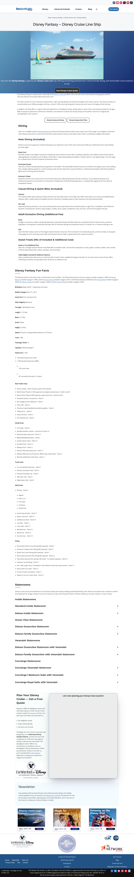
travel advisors (35, 753)
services (33, 713)
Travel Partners (117, 863)
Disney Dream (49, 280)
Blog (90, 9)
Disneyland (67, 863)
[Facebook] (114, 2)
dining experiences (45, 132)
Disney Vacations (58, 17)
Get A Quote (117, 857)
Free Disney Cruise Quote (67, 90)
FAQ (18, 863)
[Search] (96, 9)
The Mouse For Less (51, 795)
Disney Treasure (27, 282)
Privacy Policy (10, 863)
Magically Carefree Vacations (117, 867)
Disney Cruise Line (70, 17)
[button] (48, 9)
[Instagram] (121, 2)
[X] (124, 2)
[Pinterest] (128, 2)
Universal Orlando (62, 9)
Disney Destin (61, 282)
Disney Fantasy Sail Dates (55, 120)
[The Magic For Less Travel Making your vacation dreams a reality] (24, 9)
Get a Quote (113, 9)
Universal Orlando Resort (67, 857)
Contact (25, 863)
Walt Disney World (67, 860)
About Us (25, 860)
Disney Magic (86, 277)
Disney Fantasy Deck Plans (78, 120)
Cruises (67, 867)
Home (49, 17)
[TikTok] (131, 2)
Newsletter (15, 860)
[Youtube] (117, 2)
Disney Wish (101, 280)
